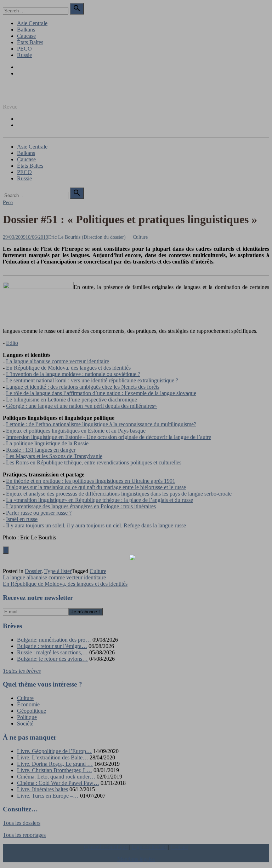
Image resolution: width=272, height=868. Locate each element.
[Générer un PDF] (136, 561)
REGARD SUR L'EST (29, 95)
